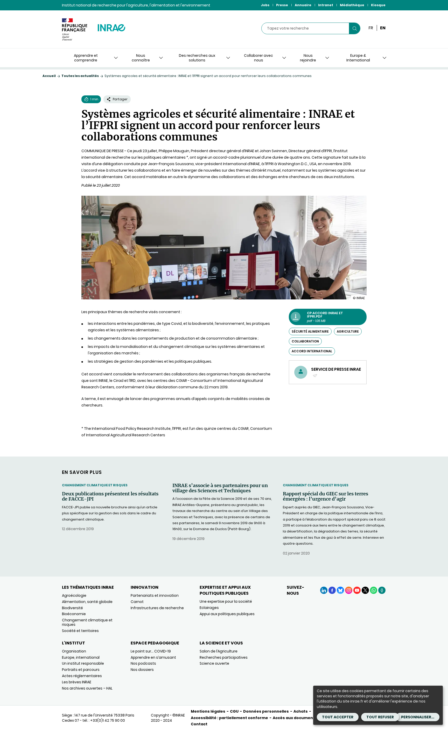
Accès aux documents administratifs (310, 717)
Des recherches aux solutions (197, 58)
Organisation (74, 651)
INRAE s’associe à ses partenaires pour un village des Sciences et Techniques (220, 488)
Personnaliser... (417, 717)
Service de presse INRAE (336, 372)
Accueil (49, 76)
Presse (282, 5)
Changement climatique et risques (95, 485)
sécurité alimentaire (310, 331)
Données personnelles (266, 711)
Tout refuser (380, 717)
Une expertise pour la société (226, 601)
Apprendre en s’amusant (153, 657)
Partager (120, 99)
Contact (199, 724)
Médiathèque (352, 5)
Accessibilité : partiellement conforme (229, 717)
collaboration (305, 341)
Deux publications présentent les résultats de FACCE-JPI (110, 496)
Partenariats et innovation (155, 595)
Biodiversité (72, 607)
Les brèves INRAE (76, 682)
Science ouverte (214, 663)
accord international (312, 351)
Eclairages (209, 607)
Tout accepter (337, 717)
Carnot (137, 601)
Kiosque (378, 5)
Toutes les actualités (80, 76)
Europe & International (358, 58)
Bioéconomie (74, 613)
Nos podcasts (143, 663)
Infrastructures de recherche (157, 607)
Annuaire (303, 5)
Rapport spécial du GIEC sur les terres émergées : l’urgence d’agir (325, 496)
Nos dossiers (142, 669)
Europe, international (81, 657)
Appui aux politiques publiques (227, 613)
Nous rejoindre (308, 58)
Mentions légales (208, 711)
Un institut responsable (83, 663)
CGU (234, 711)
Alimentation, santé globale (87, 601)
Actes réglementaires (82, 675)
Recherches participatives (224, 657)
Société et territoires (80, 630)
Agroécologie (74, 595)
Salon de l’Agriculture (218, 651)
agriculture (348, 331)
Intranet (325, 5)
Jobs (265, 5)
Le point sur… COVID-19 (151, 651)
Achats (300, 711)
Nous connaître (141, 58)
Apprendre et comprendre (86, 58)
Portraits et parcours (81, 669)
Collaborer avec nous (258, 58)
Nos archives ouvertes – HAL (87, 688)
